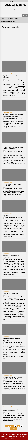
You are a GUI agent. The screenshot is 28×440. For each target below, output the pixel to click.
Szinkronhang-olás (7, 73)
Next (14, 428)
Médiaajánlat (12, 436)
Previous (9, 426)
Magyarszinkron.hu (14, 4)
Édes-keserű (6, 215)
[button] (23, 15)
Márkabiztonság (20, 436)
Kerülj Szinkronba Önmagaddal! (10, 293)
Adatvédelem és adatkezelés (8, 438)
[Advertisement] (14, 44)
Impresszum (4, 436)
